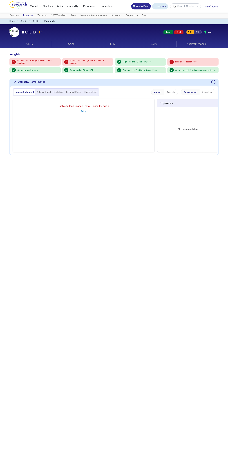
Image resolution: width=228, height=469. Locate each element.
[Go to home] (18, 6)
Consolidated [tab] (190, 92)
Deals (145, 15)
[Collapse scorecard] (213, 82)
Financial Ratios (73, 92)
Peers (73, 15)
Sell (179, 32)
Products (105, 6)
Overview (14, 15)
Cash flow (58, 92)
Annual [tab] (157, 92)
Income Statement (24, 92)
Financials (28, 15)
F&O (58, 6)
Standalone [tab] (207, 92)
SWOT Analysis (59, 15)
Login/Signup (211, 6)
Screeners (116, 15)
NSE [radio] (190, 32)
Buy (168, 32)
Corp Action (132, 15)
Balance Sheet (44, 92)
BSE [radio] (198, 32)
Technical (42, 15)
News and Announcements (93, 15)
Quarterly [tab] (171, 92)
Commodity (71, 6)
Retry (83, 111)
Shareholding (90, 92)
